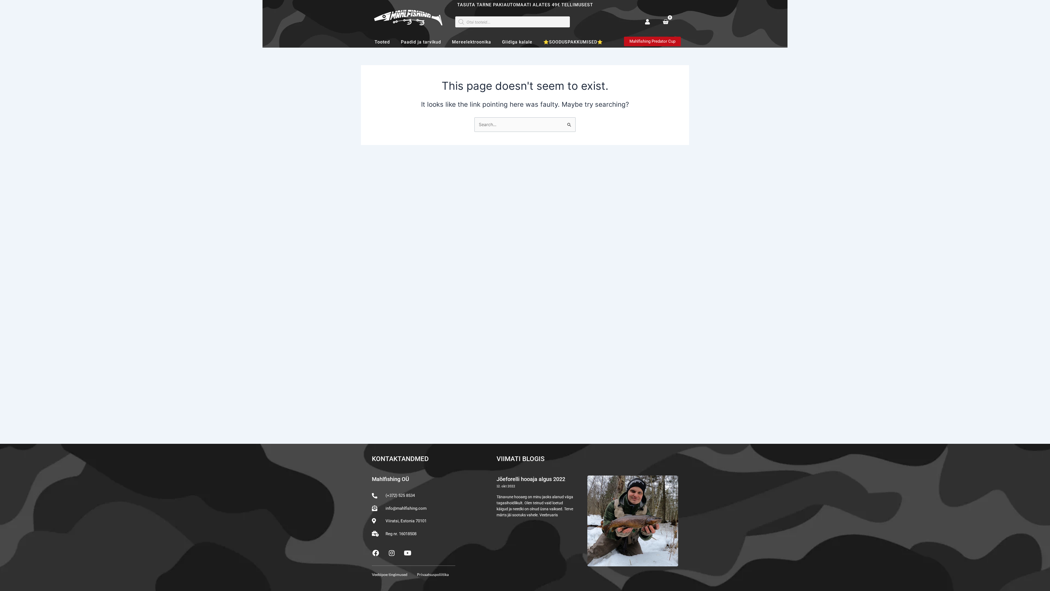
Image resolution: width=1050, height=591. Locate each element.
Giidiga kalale (517, 42)
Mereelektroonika (471, 42)
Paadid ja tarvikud (421, 42)
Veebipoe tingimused (389, 574)
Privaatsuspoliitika (433, 574)
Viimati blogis (521, 459)
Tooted (382, 42)
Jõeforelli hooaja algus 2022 (531, 479)
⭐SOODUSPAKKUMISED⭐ (573, 42)
